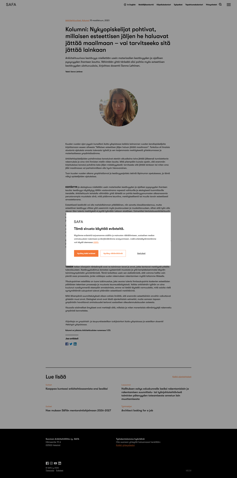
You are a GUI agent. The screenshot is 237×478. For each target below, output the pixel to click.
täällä (95, 242)
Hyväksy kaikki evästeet (86, 253)
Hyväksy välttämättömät (113, 253)
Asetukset (141, 253)
